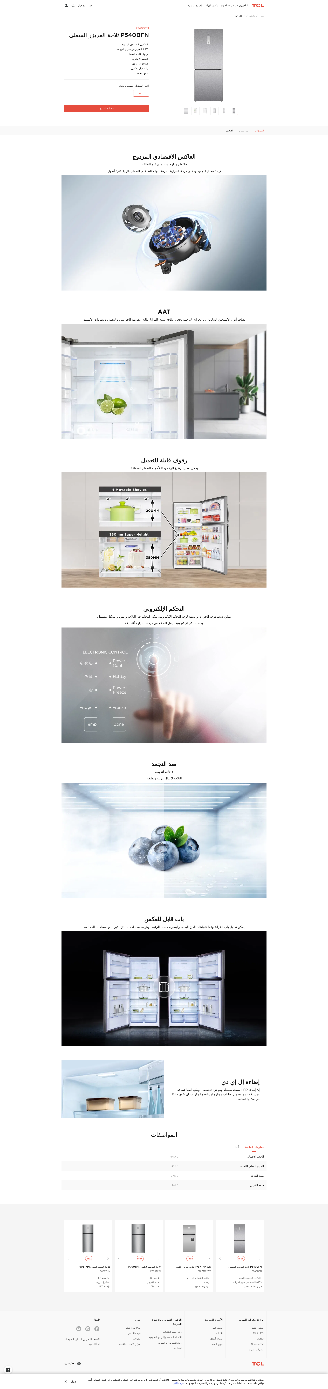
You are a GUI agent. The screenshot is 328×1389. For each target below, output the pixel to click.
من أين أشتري (106, 108)
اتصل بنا (178, 1348)
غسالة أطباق (216, 1338)
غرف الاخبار (134, 1333)
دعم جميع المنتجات (172, 1331)
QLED (260, 1338)
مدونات (136, 1338)
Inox (141, 93)
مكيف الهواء (216, 1327)
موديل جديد (258, 1327)
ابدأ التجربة (94, 1344)
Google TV (257, 1344)
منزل (261, 15)
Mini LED (258, 1333)
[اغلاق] (65, 1381)
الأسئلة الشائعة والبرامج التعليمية (165, 1337)
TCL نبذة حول (133, 1327)
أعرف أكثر (179, 1383)
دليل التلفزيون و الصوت (170, 1342)
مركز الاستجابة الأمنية (129, 1344)
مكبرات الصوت (256, 1349)
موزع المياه (217, 1344)
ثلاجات (252, 15)
